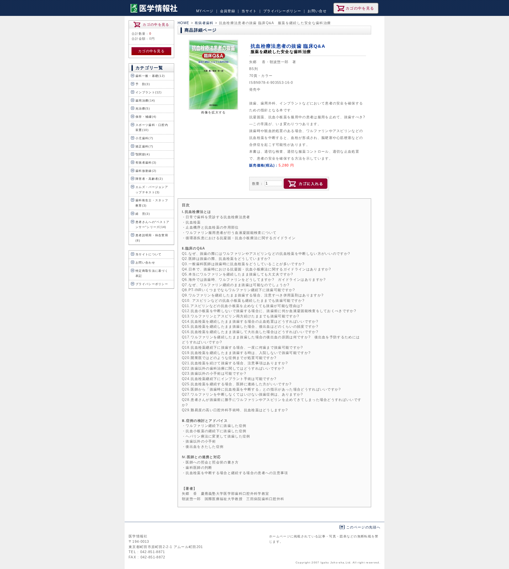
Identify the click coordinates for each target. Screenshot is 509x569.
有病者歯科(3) (146, 162)
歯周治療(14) (145, 100)
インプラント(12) (148, 92)
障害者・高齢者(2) (149, 178)
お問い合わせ (145, 262)
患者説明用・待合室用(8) (151, 238)
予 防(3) (142, 84)
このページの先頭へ (363, 527)
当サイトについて (148, 254)
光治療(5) (142, 108)
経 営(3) (142, 213)
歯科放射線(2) (146, 170)
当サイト (249, 11)
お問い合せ (317, 11)
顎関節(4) (142, 154)
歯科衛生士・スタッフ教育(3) (151, 203)
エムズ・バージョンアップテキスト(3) (151, 189)
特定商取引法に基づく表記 (151, 273)
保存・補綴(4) (146, 116)
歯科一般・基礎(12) (150, 75)
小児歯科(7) (144, 138)
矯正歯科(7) (144, 146)
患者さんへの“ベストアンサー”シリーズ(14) (152, 224)
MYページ (205, 11)
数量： (258, 184)
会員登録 (227, 11)
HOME (183, 23)
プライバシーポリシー (282, 11)
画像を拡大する (213, 112)
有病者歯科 (205, 23)
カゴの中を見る (151, 51)
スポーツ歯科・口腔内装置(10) (151, 127)
